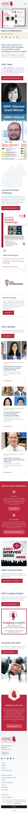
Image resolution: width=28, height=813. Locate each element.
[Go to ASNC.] (1, 34)
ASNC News (6, 64)
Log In (3, 763)
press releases (9, 71)
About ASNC (4, 789)
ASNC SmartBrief (14, 519)
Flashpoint (14, 496)
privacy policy (18, 803)
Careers (3, 780)
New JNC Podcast (9, 298)
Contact (3, 765)
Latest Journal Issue (10, 255)
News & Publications (7, 782)
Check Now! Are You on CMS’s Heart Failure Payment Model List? (13, 460)
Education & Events (6, 775)
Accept (14, 806)
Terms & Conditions (6, 797)
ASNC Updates (8, 326)
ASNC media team (8, 68)
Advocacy (4, 785)
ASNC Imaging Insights (12, 593)
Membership (4, 787)
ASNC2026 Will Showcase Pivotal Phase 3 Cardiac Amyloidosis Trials (12, 368)
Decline (14, 810)
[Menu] (25, 3)
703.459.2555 (4, 752)
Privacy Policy (5, 794)
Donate (3, 768)
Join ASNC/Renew (6, 770)
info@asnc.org (5, 754)
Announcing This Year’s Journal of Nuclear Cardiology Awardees (11, 414)
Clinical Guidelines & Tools (8, 777)
